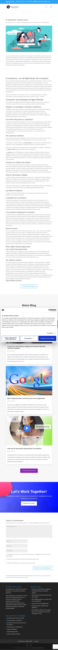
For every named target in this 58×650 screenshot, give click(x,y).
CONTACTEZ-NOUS (29, 286)
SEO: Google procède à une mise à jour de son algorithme (26, 398)
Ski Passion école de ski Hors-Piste (15, 618)
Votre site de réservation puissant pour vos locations (24, 448)
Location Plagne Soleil (12, 631)
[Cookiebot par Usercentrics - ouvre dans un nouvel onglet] (49, 310)
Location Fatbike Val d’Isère (13, 634)
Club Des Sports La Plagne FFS (14, 620)
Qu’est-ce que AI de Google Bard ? (40, 603)
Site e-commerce (35, 22)
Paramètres (50, 333)
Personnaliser (28, 338)
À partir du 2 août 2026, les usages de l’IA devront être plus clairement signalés (41, 591)
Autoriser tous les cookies (47, 338)
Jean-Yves (10, 22)
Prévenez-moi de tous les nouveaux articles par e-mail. (21, 563)
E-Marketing (24, 22)
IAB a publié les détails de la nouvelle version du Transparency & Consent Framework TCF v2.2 (41, 611)
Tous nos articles (29, 470)
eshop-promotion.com (38, 648)
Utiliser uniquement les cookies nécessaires (11, 338)
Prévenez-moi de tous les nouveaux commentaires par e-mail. (23, 559)
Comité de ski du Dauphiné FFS (15, 627)
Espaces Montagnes (12, 629)
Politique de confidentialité (25, 641)
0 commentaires (45, 22)
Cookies (36, 641)
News (29, 22)
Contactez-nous (29, 503)
